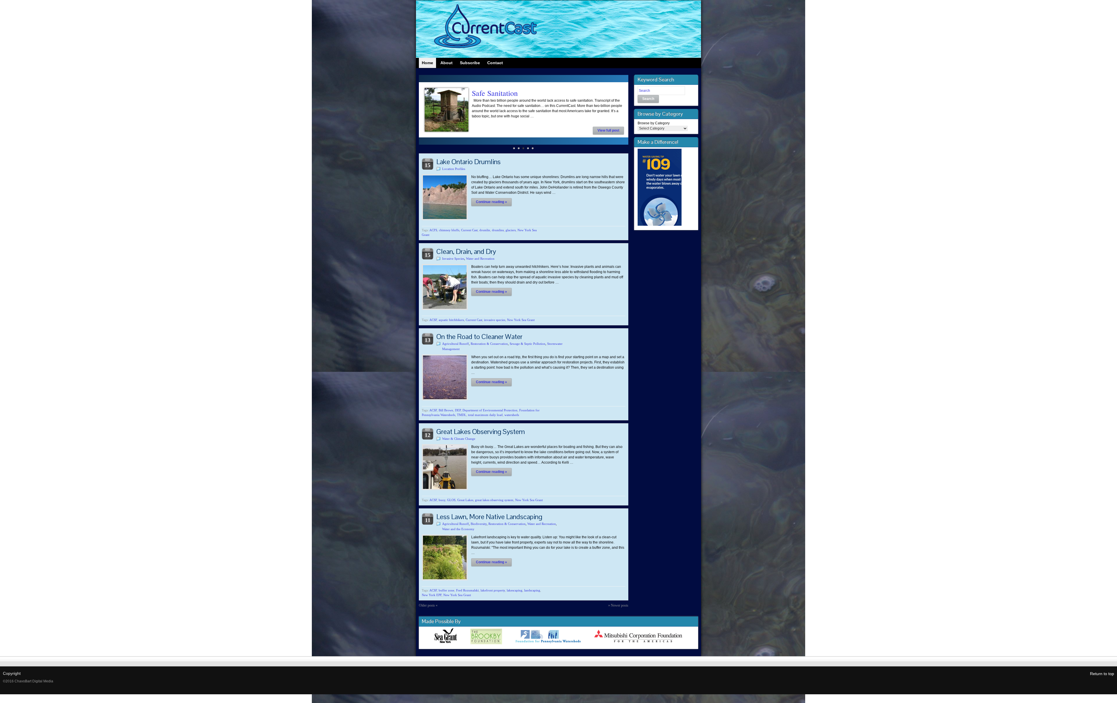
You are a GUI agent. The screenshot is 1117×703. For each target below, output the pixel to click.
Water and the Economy (458, 529)
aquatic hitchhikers (451, 320)
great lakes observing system (494, 500)
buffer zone (446, 590)
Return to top (1102, 673)
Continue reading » (491, 202)
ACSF (433, 320)
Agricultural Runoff (455, 343)
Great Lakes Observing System (480, 431)
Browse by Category (654, 123)
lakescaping (514, 590)
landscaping (532, 590)
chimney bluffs (449, 230)
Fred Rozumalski (467, 590)
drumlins (498, 230)
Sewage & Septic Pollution (527, 343)
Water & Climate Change (458, 438)
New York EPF (432, 595)
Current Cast (469, 230)
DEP (458, 410)
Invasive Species (453, 258)
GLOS (451, 500)
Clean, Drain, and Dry (466, 251)
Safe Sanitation (495, 93)
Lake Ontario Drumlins (468, 161)
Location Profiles (453, 169)
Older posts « (428, 605)
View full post (608, 130)
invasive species (494, 320)
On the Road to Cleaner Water (479, 336)
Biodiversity (479, 524)
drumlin (484, 230)
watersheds (511, 415)
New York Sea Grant (521, 320)
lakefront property (493, 590)
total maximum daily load (485, 415)
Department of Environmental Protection (490, 410)
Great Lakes (465, 500)
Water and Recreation (480, 258)
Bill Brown (446, 410)
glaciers (511, 230)
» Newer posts (618, 605)
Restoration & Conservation (489, 343)
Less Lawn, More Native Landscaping (489, 516)
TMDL (461, 415)
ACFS (433, 230)
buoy (442, 500)
